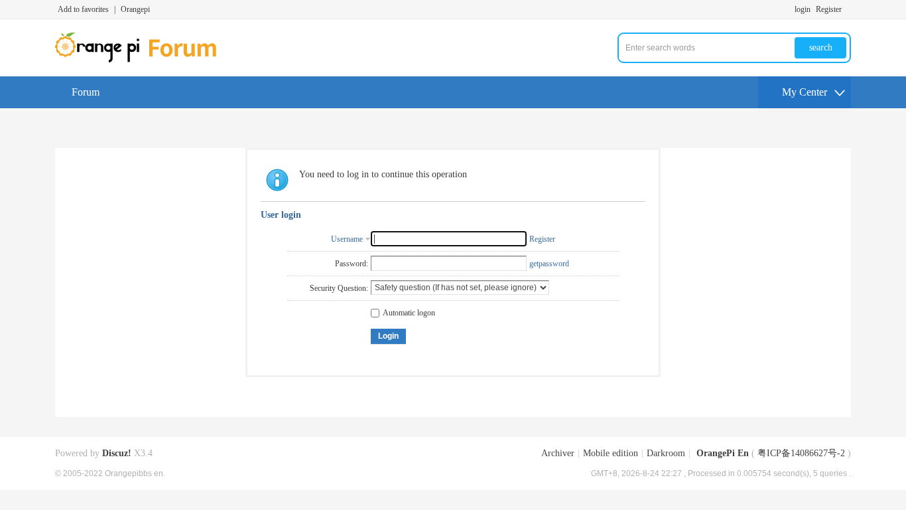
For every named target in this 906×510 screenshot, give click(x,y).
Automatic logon (409, 312)
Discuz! (116, 453)
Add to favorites (83, 9)
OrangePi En (722, 453)
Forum (85, 92)
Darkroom (666, 453)
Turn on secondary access (847, 9)
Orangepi (135, 9)
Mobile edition (610, 453)
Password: (351, 263)
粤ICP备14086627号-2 (801, 453)
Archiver (557, 453)
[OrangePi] (143, 59)
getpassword (549, 263)
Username (347, 239)
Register (829, 9)
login (802, 9)
